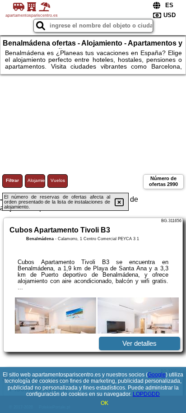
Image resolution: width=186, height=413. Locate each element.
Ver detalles (139, 343)
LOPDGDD (146, 394)
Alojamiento (36, 180)
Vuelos (58, 180)
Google (157, 374)
